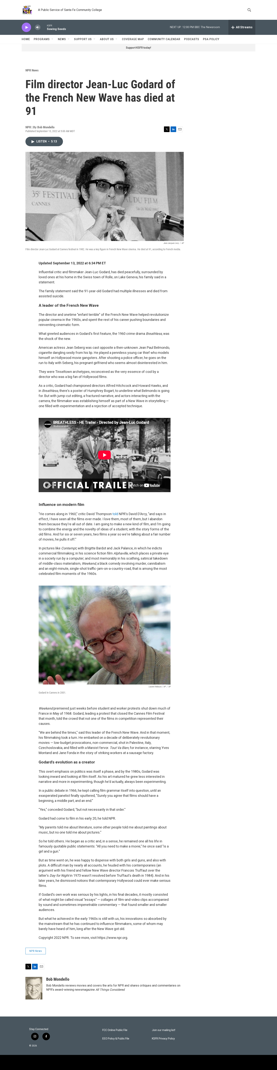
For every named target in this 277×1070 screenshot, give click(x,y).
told (115, 514)
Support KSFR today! (138, 47)
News (62, 39)
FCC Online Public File (114, 1030)
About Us (107, 39)
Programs (42, 39)
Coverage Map (133, 39)
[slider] (43, 27)
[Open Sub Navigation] (52, 39)
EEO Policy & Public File (115, 1038)
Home (26, 39)
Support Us (83, 39)
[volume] (37, 27)
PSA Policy (211, 39)
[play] (26, 27)
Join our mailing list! (163, 1030)
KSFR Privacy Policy (163, 1038)
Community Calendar (164, 39)
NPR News (32, 70)
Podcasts (191, 39)
